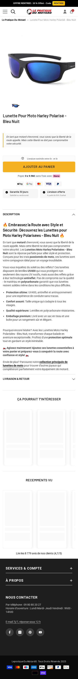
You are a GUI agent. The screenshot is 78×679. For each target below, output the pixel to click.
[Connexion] (65, 11)
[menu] (5, 11)
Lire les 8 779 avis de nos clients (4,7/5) (39, 553)
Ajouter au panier (39, 167)
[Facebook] (10, 632)
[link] (18, 446)
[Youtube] (40, 632)
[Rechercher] (13, 11)
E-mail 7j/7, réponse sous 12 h (23, 621)
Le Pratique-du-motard (14, 20)
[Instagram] (20, 632)
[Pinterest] (30, 632)
